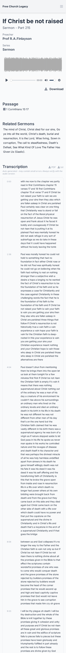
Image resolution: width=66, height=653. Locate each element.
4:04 (9, 367)
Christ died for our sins (41, 129)
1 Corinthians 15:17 (17, 109)
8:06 (9, 542)
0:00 (9, 181)
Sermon (9, 49)
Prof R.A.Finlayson (17, 39)
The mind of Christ (14, 129)
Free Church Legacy (15, 6)
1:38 (9, 254)
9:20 (9, 611)
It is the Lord (26, 138)
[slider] (23, 80)
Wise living (42, 138)
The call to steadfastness (32, 142)
